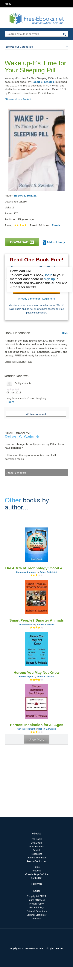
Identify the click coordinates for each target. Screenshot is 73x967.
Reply (10, 401)
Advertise (36, 918)
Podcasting (36, 854)
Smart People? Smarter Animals (36, 620)
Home (37, 867)
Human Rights (26, 676)
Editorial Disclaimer (36, 915)
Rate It (56, 225)
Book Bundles (36, 846)
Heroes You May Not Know (37, 673)
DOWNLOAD (19, 242)
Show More (36, 739)
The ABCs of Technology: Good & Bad (36, 568)
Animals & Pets (26, 624)
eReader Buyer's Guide (36, 874)
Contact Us (36, 878)
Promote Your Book (36, 857)
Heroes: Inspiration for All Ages (36, 725)
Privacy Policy (36, 903)
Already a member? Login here (36, 298)
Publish (36, 850)
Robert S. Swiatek (42, 81)
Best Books (36, 843)
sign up (49, 279)
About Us (36, 870)
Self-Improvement (26, 729)
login (48, 275)
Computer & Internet (26, 572)
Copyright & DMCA (36, 896)
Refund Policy (36, 907)
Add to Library (55, 242)
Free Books (36, 839)
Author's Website (17, 472)
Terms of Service (36, 900)
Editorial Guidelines (37, 911)
